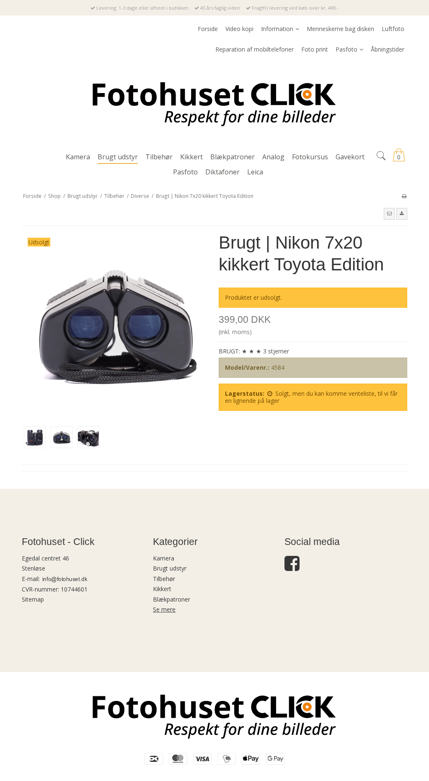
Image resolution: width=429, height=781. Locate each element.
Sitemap (33, 599)
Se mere (164, 609)
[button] (389, 214)
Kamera (163, 558)
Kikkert (162, 589)
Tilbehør (164, 579)
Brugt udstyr (169, 568)
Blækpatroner (171, 599)
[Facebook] (292, 567)
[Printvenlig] (404, 195)
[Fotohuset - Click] (214, 102)
